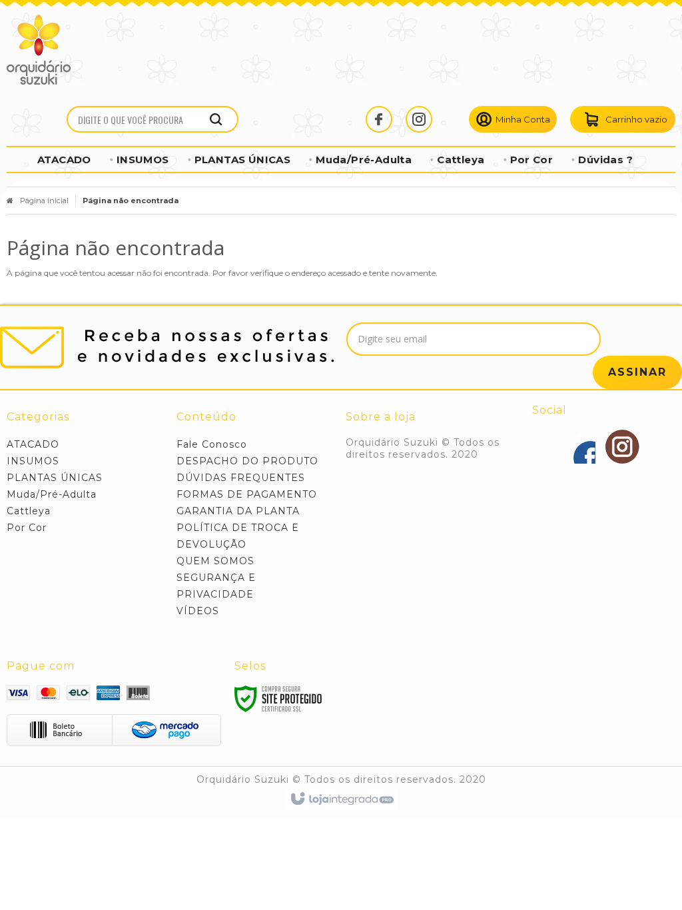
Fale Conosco (211, 444)
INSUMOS (33, 461)
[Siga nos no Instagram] (426, 119)
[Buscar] (215, 119)
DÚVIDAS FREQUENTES (240, 478)
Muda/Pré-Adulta (52, 494)
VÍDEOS (197, 611)
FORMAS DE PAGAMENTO (246, 494)
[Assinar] (637, 372)
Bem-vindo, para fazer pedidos (513, 119)
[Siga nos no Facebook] (386, 119)
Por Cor (27, 528)
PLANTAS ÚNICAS (55, 478)
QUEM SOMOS (215, 561)
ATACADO (33, 444)
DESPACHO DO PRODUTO (247, 461)
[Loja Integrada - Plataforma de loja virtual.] (341, 799)
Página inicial (44, 200)
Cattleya (29, 511)
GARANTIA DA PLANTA (238, 511)
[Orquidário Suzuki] (39, 50)
